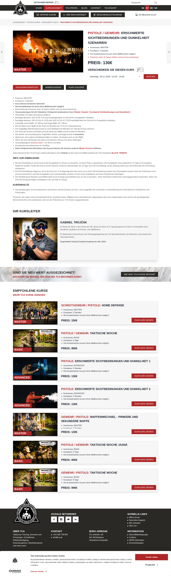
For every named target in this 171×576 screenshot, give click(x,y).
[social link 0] (54, 519)
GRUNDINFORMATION (27, 87)
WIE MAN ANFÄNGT (76, 14)
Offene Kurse (48, 14)
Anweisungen (53, 87)
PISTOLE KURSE (33, 22)
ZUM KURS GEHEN (143, 320)
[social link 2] (68, 519)
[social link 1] (61, 519)
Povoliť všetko (152, 557)
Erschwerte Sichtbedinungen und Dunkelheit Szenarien (86, 22)
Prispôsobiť (150, 565)
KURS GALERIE (76, 87)
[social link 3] (76, 519)
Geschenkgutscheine (109, 14)
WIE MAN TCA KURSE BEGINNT (139, 274)
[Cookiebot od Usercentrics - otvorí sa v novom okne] (15, 571)
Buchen (150, 76)
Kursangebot (19, 22)
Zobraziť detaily (37, 571)
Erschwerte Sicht (50, 22)
